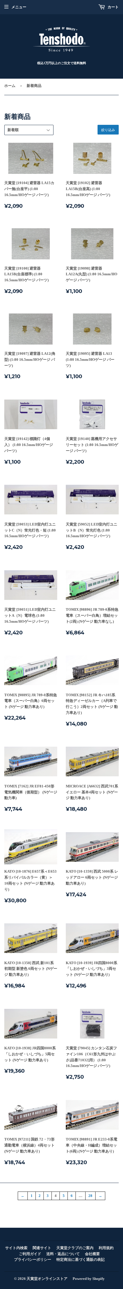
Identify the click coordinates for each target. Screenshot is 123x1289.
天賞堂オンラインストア (47, 1278)
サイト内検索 (16, 1248)
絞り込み (108, 130)
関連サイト (42, 1248)
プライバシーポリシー (32, 1259)
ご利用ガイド (30, 1254)
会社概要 (92, 1254)
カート (113, 7)
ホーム (9, 86)
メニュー (18, 7)
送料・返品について (63, 1254)
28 (90, 1196)
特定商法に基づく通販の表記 (80, 1259)
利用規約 (106, 1248)
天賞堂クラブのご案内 (75, 1248)
